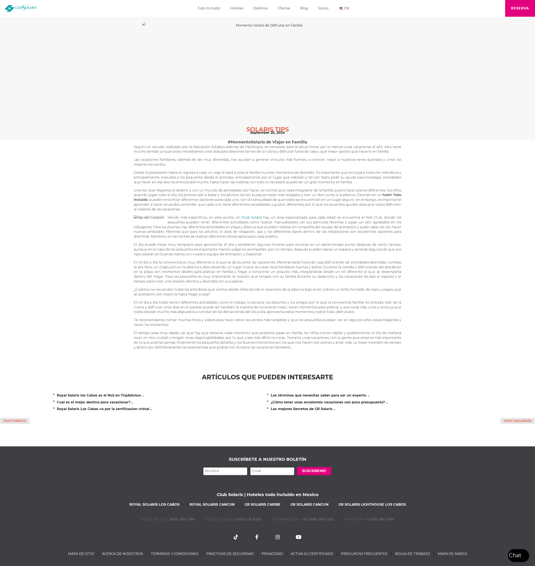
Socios (323, 8)
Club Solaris (252, 217)
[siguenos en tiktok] (236, 537)
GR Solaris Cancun (309, 504)
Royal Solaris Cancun (212, 504)
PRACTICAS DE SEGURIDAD (230, 554)
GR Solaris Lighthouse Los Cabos (372, 504)
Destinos (260, 8)
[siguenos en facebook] (257, 537)
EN (346, 8)
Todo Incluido (208, 8)
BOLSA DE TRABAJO (412, 554)
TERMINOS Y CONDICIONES (175, 554)
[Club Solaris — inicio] (20, 8)
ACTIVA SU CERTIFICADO (312, 554)
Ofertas (284, 8)
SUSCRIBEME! (314, 471)
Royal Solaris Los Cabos (154, 504)
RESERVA (520, 8)
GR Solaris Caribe (262, 504)
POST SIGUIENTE (517, 421)
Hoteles (236, 8)
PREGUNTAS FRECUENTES (364, 554)
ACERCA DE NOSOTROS (122, 554)
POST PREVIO (15, 421)
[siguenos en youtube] (298, 537)
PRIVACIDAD (272, 554)
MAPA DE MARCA (452, 554)
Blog (304, 8)
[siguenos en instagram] (278, 537)
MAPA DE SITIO (81, 554)
